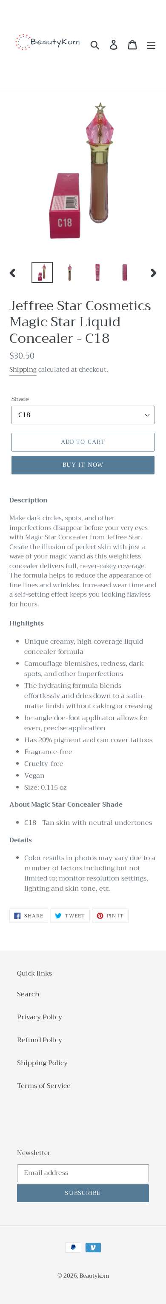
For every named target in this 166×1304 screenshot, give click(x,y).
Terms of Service (44, 1086)
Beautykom (94, 1276)
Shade (20, 399)
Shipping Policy (42, 1063)
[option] (42, 272)
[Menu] (151, 44)
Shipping (23, 369)
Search (28, 994)
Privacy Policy (39, 1017)
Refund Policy (39, 1040)
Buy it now (83, 465)
